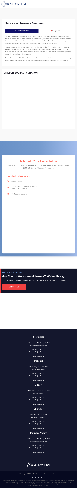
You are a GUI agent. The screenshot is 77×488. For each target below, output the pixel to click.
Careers (56, 474)
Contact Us (14, 287)
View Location (38, 356)
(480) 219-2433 (16, 181)
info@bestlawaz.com (19, 194)
